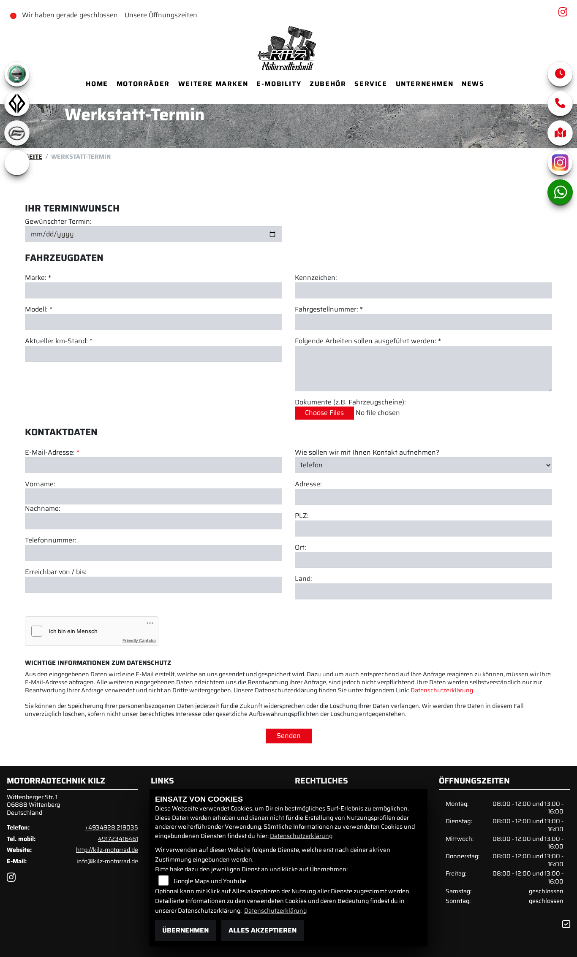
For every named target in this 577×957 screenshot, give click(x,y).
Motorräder (143, 84)
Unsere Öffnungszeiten (161, 15)
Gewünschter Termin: (58, 221)
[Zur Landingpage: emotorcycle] (17, 162)
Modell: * (38, 309)
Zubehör (328, 84)
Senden (289, 735)
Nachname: (42, 508)
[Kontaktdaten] (560, 103)
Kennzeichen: (316, 278)
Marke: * (38, 278)
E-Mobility (278, 84)
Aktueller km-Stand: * (59, 341)
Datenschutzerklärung (442, 690)
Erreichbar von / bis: (56, 572)
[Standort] (560, 133)
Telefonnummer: (50, 540)
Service (370, 84)
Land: (303, 579)
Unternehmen (425, 84)
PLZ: (302, 516)
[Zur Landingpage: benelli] (17, 74)
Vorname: (40, 484)
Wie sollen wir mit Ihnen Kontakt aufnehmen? (367, 452)
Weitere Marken (213, 84)
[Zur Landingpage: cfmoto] (17, 133)
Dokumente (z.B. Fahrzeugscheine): (350, 402)
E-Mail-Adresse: (52, 452)
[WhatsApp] (560, 192)
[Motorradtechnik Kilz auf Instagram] (564, 13)
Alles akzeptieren (263, 930)
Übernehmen (185, 930)
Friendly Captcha (139, 640)
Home (97, 84)
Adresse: (308, 484)
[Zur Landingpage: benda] (17, 103)
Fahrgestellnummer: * (329, 309)
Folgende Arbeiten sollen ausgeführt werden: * (368, 341)
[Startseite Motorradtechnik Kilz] (288, 47)
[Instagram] (560, 162)
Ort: (300, 547)
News (473, 84)
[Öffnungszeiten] (560, 74)
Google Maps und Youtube (210, 881)
